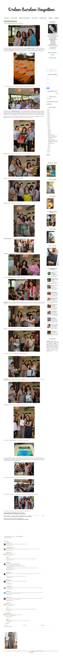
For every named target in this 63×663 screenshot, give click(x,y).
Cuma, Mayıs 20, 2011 (9, 594)
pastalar (48, 347)
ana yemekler (50, 345)
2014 (48, 121)
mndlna (7, 619)
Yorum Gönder (7, 623)
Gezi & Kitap (34, 18)
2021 (48, 113)
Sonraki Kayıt (6, 625)
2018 (48, 116)
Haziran (49, 132)
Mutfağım (56, 18)
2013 (48, 122)
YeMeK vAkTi (8, 597)
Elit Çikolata (5, 253)
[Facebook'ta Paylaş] (21, 536)
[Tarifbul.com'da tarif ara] (51, 71)
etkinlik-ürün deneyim (9, 537)
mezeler (49, 348)
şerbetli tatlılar (48, 351)
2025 (48, 109)
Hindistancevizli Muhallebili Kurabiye (54, 318)
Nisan (49, 144)
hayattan (55, 341)
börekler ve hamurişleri (54, 342)
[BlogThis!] (19, 536)
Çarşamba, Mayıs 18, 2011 (9, 545)
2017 (48, 117)
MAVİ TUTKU (8, 572)
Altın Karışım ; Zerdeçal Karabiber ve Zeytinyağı (54, 325)
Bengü (7, 557)
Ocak (49, 148)
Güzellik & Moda (42, 18)
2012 (48, 123)
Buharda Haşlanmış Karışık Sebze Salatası (54, 292)
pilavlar (53, 348)
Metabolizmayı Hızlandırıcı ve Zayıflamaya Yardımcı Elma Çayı (54, 279)
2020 (48, 114)
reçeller (56, 348)
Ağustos (49, 130)
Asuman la (7, 591)
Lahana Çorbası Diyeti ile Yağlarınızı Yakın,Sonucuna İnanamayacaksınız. (54, 273)
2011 (48, 124)
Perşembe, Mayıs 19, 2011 (9, 577)
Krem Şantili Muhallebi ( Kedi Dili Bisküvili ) (54, 311)
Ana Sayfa (6, 18)
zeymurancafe (8, 552)
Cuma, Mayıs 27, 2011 (9, 621)
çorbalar (55, 345)
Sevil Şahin (7, 562)
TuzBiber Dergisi (49, 346)
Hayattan (50, 18)
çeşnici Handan (8, 586)
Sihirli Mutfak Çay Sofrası (51, 143)
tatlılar (47, 342)
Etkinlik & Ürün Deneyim (24, 18)
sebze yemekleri (55, 346)
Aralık (49, 125)
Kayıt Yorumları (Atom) (9, 626)
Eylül (49, 129)
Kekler (47, 344)
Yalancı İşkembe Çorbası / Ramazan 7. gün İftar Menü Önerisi (54, 299)
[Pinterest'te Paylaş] (21, 536)
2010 (48, 149)
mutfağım (48, 341)
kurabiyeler (52, 344)
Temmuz (49, 131)
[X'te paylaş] (20, 536)
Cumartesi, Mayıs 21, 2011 (9, 600)
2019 (48, 115)
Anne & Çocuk (14, 18)
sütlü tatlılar (56, 347)
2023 (48, 110)
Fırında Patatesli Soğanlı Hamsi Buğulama (54, 331)
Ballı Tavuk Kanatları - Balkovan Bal (52, 140)
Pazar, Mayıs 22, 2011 (9, 610)
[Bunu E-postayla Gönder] (18, 536)
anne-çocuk (52, 347)
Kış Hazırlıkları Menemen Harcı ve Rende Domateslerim (54, 305)
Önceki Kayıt (42, 625)
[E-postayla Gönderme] (16, 536)
